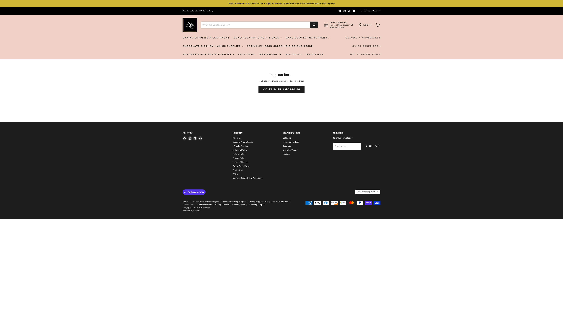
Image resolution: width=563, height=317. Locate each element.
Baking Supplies (222, 204)
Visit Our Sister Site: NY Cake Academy (198, 11)
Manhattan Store (205, 204)
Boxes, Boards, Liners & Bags (257, 38)
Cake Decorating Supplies (307, 38)
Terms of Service (240, 162)
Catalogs (287, 137)
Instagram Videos (291, 142)
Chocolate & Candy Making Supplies (212, 46)
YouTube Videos (290, 150)
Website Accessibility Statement (247, 178)
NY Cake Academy (241, 146)
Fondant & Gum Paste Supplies (207, 55)
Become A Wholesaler (362, 38)
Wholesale (314, 55)
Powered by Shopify (191, 210)
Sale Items (246, 55)
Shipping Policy (240, 150)
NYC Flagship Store (365, 55)
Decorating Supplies (256, 204)
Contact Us (238, 170)
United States (369, 11)
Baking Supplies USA (259, 201)
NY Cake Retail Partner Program (205, 201)
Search (185, 201)
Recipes (286, 154)
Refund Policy (239, 154)
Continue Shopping (281, 89)
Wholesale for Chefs (279, 201)
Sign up (372, 146)
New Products (270, 55)
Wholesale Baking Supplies (234, 201)
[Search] (314, 25)
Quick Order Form (366, 46)
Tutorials (287, 146)
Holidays (293, 55)
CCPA (235, 174)
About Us (237, 137)
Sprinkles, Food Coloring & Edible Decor (280, 46)
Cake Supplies (238, 204)
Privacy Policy (239, 158)
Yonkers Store (188, 204)
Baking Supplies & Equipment (206, 38)
